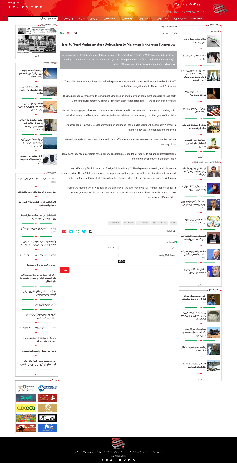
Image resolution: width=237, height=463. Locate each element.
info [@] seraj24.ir (118, 456)
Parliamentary (160, 223)
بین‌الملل (93, 18)
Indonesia (128, 223)
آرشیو (37, 56)
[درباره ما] (14, 7)
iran (173, 223)
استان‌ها (82, 18)
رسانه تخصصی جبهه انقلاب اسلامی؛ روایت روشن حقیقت (183, 11)
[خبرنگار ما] (10, 7)
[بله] (36, 7)
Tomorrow (114, 223)
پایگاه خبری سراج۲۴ (187, 4)
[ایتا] (41, 7)
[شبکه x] (32, 7)
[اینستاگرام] (23, 7)
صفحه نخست (196, 18)
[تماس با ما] (18, 7)
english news (167, 26)
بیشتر (200, 157)
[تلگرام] (27, 7)
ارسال (64, 270)
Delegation (143, 223)
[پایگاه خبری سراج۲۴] (220, 8)
